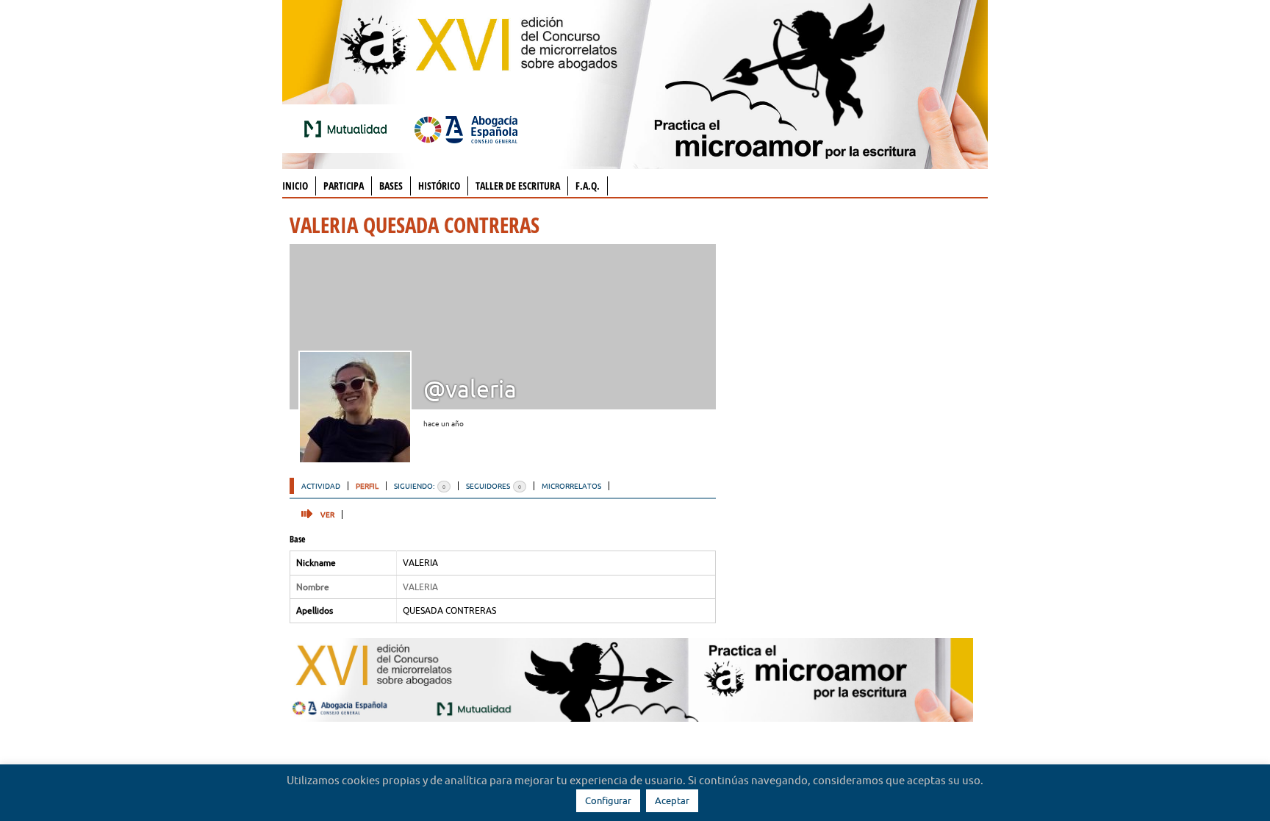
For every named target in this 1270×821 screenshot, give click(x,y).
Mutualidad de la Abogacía (348, 128)
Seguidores (493, 485)
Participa (343, 186)
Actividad (320, 485)
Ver (327, 514)
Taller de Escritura (518, 186)
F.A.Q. (587, 186)
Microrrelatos (571, 485)
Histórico (439, 186)
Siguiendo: (419, 485)
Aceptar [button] (672, 800)
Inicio (295, 186)
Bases (391, 186)
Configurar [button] (608, 800)
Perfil (367, 485)
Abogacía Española (466, 128)
